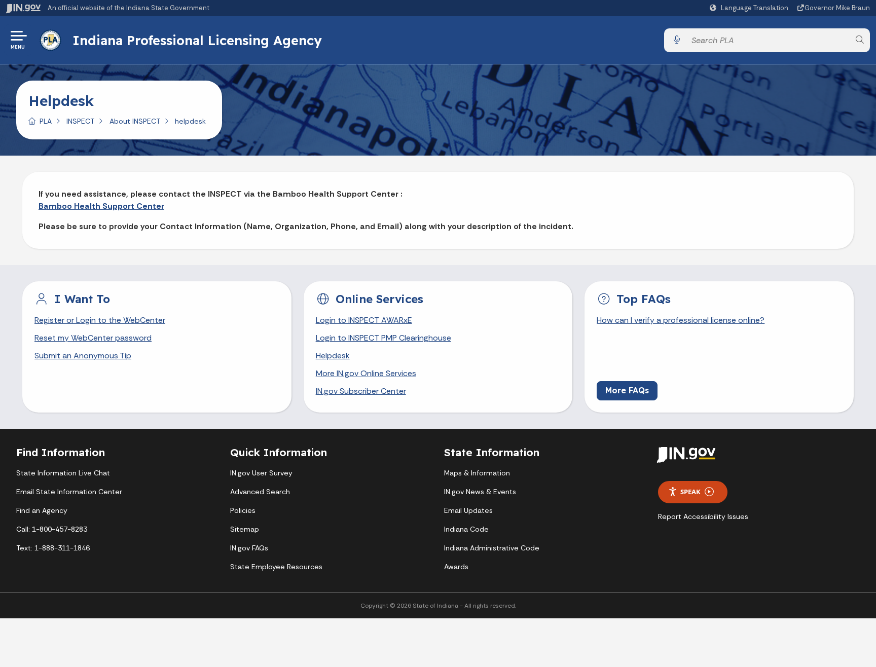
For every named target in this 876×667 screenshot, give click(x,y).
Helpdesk (333, 355)
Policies (243, 510)
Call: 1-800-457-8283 (51, 529)
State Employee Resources (276, 566)
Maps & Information (477, 472)
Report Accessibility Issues (703, 516)
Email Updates (468, 510)
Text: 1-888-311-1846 (53, 547)
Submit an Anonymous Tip (82, 355)
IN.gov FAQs (249, 547)
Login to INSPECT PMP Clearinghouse (383, 337)
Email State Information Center (69, 491)
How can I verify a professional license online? (680, 320)
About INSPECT (135, 121)
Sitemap (244, 529)
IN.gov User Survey (261, 472)
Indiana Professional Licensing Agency (197, 40)
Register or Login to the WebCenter (99, 320)
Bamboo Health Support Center (101, 206)
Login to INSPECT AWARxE (364, 320)
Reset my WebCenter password (93, 337)
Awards (456, 566)
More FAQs (627, 390)
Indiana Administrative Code (491, 547)
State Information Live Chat (63, 472)
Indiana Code (466, 529)
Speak (690, 491)
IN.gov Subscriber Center (361, 391)
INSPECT (80, 121)
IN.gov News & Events (480, 491)
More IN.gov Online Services (366, 373)
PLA (46, 121)
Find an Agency (41, 510)
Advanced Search (260, 491)
